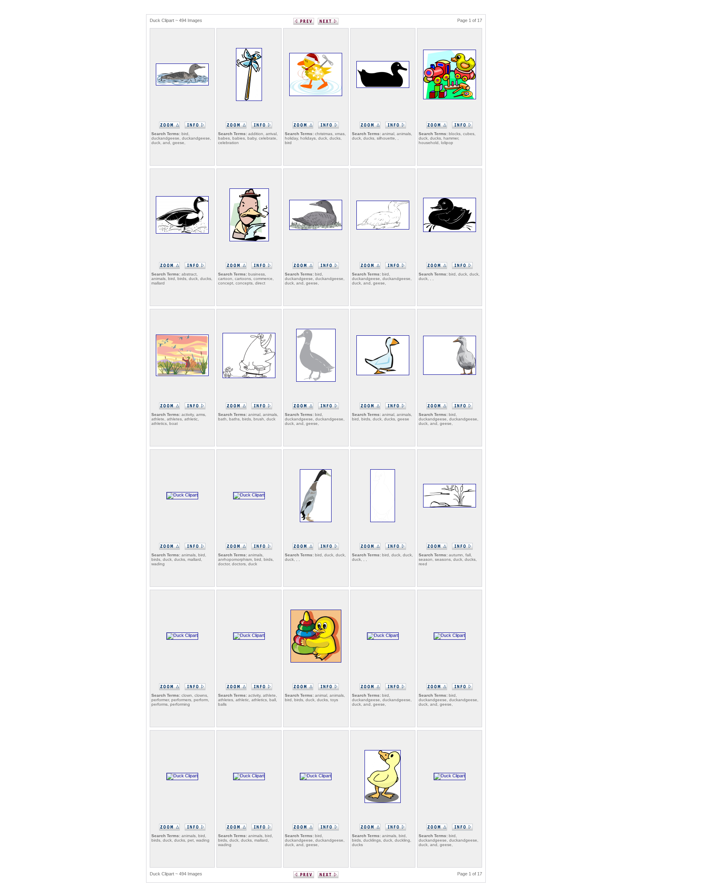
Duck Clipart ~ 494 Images (176, 20)
